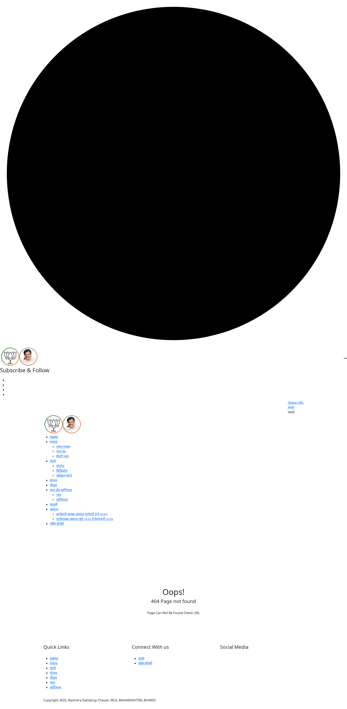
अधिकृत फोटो (64, 475)
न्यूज (58, 495)
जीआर (53, 485)
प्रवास (53, 442)
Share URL (295, 402)
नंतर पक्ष (61, 451)
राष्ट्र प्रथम (63, 446)
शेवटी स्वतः (62, 456)
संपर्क (290, 407)
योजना (53, 480)
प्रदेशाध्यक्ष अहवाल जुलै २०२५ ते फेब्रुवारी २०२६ (84, 519)
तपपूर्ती (53, 504)
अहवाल (54, 509)
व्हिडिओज (61, 470)
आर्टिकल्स (62, 499)
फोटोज (60, 466)
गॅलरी (53, 461)
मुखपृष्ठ (54, 437)
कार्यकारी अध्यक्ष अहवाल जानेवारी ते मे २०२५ (81, 514)
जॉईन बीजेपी (57, 523)
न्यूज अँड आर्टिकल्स (61, 490)
